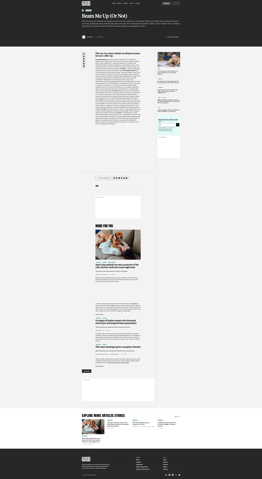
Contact (138, 462)
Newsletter (139, 464)
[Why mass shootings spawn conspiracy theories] (143, 423)
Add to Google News (172, 37)
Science (125, 3)
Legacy (105, 262)
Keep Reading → (99, 314)
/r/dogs (112, 305)
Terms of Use (161, 129)
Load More (87, 371)
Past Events (111, 262)
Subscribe (166, 3)
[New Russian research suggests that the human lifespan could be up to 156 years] (169, 80)
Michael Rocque (114, 354)
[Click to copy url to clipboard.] (84, 66)
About (138, 459)
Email (160, 121)
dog (117, 281)
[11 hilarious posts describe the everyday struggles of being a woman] (169, 424)
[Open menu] (178, 3)
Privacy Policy (168, 129)
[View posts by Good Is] (84, 37)
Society (119, 3)
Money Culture (162, 97)
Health (131, 3)
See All (177, 416)
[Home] (83, 10)
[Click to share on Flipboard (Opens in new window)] (84, 61)
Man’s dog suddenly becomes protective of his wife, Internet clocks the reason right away (117, 266)
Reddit (134, 303)
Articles (88, 10)
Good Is (90, 37)
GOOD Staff (105, 274)
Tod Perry (98, 274)
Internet (160, 87)
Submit (178, 125)
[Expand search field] (174, 3)
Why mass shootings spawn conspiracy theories (118, 347)
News (113, 3)
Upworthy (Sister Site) (142, 469)
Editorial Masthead (142, 467)
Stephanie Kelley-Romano (102, 354)
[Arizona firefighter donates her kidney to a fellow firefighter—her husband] (169, 108)
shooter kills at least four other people (118, 362)
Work (159, 68)
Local (159, 107)
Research (160, 79)
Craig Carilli (98, 330)
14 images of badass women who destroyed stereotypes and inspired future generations (116, 321)
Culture (137, 3)
